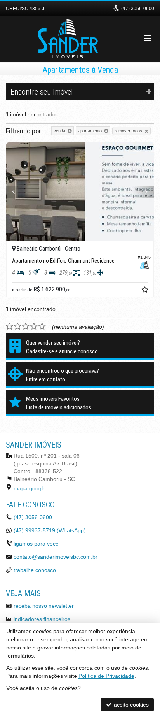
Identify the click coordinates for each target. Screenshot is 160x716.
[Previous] (17, 192)
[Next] (143, 192)
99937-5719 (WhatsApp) (50, 530)
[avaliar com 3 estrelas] (26, 326)
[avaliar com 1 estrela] (9, 326)
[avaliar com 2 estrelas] (17, 326)
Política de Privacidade (106, 676)
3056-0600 (137, 8)
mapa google (30, 488)
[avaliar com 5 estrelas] (42, 326)
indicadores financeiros (42, 619)
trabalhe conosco (35, 570)
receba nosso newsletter (44, 606)
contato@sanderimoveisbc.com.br (55, 557)
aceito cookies (130, 705)
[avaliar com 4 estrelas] (34, 326)
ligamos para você (36, 544)
